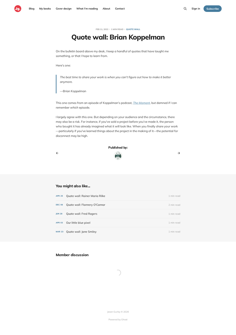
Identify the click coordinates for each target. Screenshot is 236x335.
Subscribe (212, 8)
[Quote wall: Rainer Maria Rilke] (118, 196)
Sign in (196, 8)
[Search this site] (185, 8)
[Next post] (177, 153)
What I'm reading (87, 8)
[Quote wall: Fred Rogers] (118, 213)
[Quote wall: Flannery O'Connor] (118, 204)
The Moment (141, 103)
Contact (120, 8)
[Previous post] (58, 153)
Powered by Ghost (118, 319)
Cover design (64, 8)
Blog (31, 8)
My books (45, 8)
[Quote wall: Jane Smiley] (118, 231)
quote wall (133, 29)
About (106, 8)
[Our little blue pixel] (118, 222)
